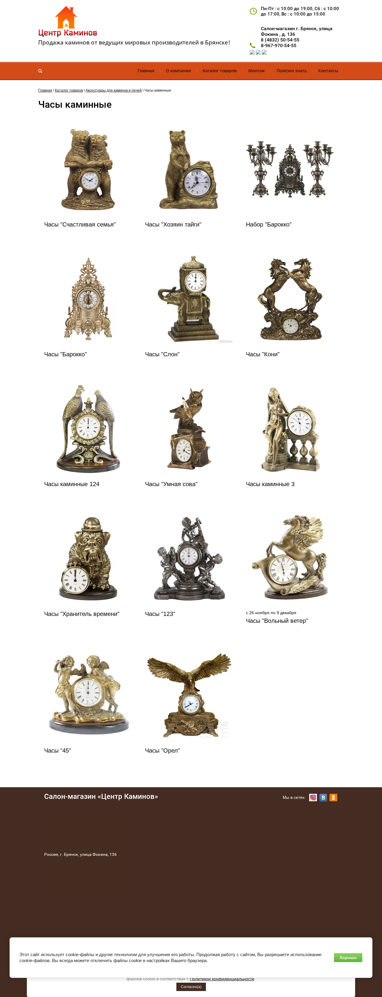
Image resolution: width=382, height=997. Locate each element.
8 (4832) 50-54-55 (280, 40)
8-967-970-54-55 (278, 45)
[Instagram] (313, 797)
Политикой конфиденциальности (222, 978)
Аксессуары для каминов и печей (114, 90)
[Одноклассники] (333, 797)
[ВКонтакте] (323, 798)
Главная (45, 90)
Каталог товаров (69, 90)
